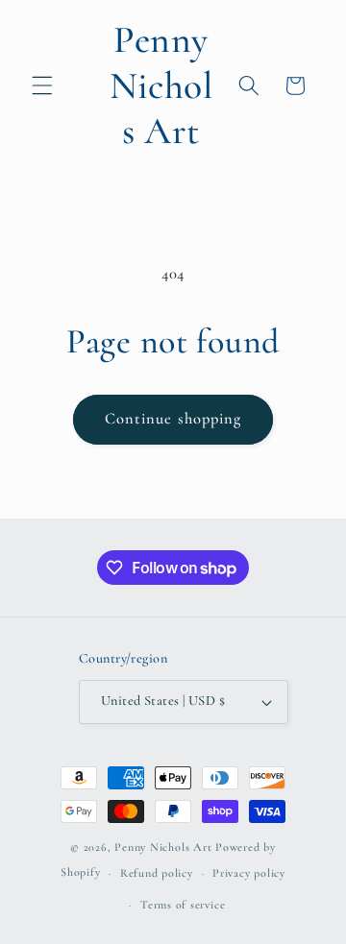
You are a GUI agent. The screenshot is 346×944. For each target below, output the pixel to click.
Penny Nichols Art (162, 847)
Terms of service (182, 904)
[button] (42, 85)
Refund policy (156, 873)
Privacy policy (248, 873)
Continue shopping (173, 418)
